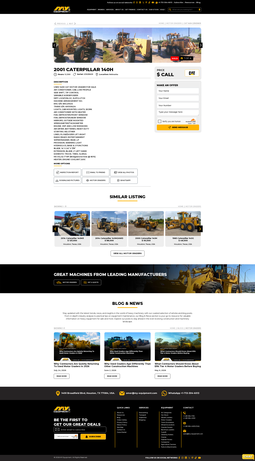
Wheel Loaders (166, 417)
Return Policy (122, 425)
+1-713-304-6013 (165, 2)
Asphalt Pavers (166, 439)
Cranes (163, 437)
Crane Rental (121, 432)
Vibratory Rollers (167, 435)
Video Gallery (122, 420)
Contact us (142, 9)
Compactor (165, 442)
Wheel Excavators (167, 425)
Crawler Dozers (166, 427)
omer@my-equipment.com (141, 393)
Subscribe (178, 2)
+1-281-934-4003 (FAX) (191, 426)
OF (187, 58)
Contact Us (121, 430)
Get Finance (130, 9)
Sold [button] (162, 9)
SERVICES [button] (110, 9)
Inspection (143, 417)
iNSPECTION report (69, 172)
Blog (198, 2)
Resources (189, 2)
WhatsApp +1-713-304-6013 (183, 393)
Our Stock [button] (154, 9)
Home (161, 23)
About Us (119, 9)
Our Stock (164, 415)
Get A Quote (92, 282)
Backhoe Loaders (167, 430)
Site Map (120, 427)
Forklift (163, 432)
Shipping (142, 420)
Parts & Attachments (168, 447)
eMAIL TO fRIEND (97, 172)
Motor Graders (174, 23)
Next (71, 24)
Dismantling (143, 413)
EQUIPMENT (91, 9)
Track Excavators (167, 422)
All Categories (166, 413)
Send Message (179, 127)
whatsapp (125, 180)
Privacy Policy (122, 422)
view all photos (126, 172)
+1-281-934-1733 (188, 416)
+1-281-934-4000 (189, 418)
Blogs (180, 328)
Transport (142, 415)
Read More (62, 376)
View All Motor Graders (127, 253)
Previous (61, 24)
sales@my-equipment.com (192, 434)
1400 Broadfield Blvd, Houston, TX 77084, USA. (88, 393)
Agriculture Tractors (168, 444)
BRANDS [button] (101, 9)
